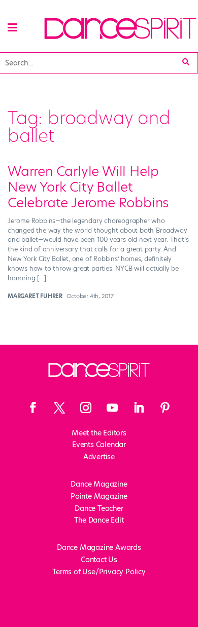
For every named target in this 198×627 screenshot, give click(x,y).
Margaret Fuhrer (35, 296)
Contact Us (99, 560)
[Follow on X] (59, 407)
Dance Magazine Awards (99, 547)
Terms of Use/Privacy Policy (99, 572)
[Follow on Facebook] (33, 407)
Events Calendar (99, 444)
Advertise (99, 457)
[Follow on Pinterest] (165, 407)
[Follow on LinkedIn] (138, 407)
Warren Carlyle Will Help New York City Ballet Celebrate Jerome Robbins (88, 187)
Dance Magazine (99, 484)
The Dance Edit (98, 520)
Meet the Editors (99, 433)
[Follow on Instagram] (86, 407)
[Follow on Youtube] (112, 407)
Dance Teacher (99, 508)
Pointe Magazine (99, 496)
